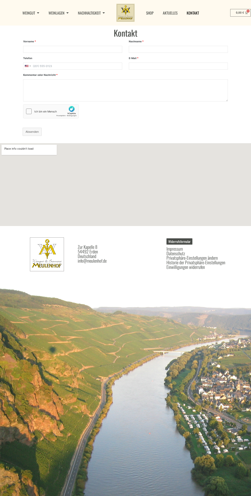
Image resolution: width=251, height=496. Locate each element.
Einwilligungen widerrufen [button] (185, 267)
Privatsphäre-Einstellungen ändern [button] (192, 257)
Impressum (174, 248)
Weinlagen (56, 13)
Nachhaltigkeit (89, 13)
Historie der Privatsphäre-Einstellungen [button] (195, 262)
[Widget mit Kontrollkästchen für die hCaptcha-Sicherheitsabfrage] (51, 111)
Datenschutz (175, 253)
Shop (150, 13)
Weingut (28, 13)
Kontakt (193, 13)
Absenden (32, 131)
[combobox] (27, 66)
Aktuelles (170, 13)
